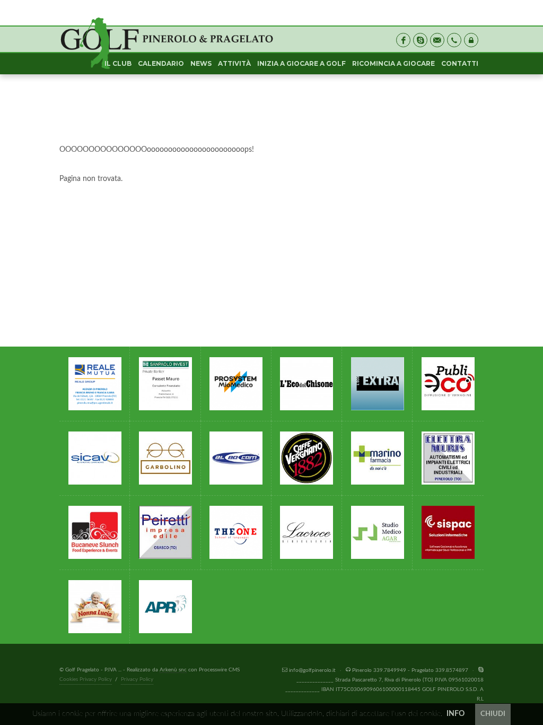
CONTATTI (459, 63)
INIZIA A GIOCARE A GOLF (301, 63)
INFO (455, 714)
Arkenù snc (173, 669)
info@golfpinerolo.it (312, 670)
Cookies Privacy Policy (85, 679)
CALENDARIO (161, 63)
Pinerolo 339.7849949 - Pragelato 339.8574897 (410, 670)
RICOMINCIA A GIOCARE (393, 63)
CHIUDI (492, 714)
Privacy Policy (137, 679)
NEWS (201, 63)
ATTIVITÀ (234, 63)
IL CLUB (118, 63)
